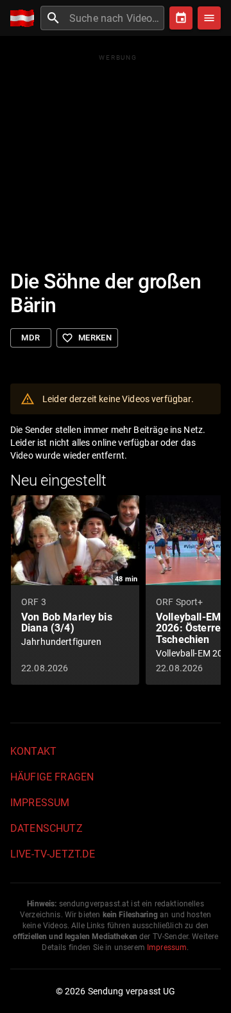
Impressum (39, 803)
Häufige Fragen (52, 777)
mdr (30, 337)
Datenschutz (46, 828)
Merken (87, 338)
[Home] (25, 18)
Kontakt (33, 751)
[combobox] (115, 18)
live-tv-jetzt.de (52, 854)
